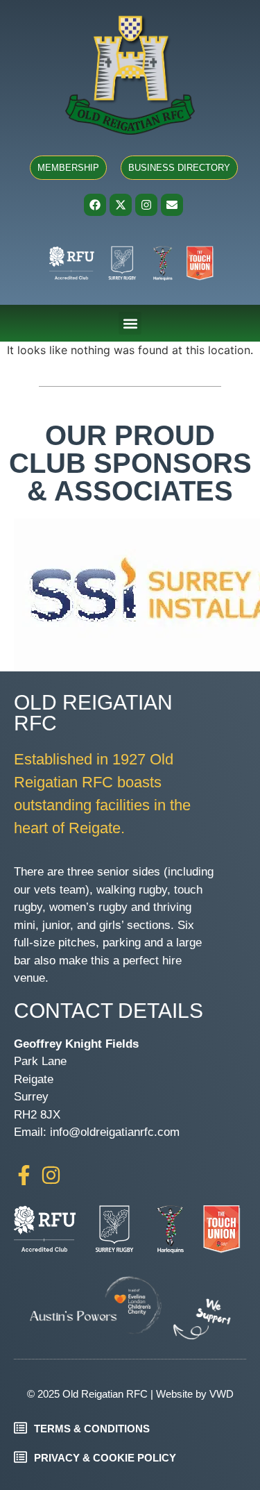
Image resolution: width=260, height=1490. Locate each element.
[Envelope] (172, 205)
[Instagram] (146, 205)
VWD (221, 1394)
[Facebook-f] (24, 1175)
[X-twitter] (121, 205)
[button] (130, 323)
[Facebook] (95, 205)
